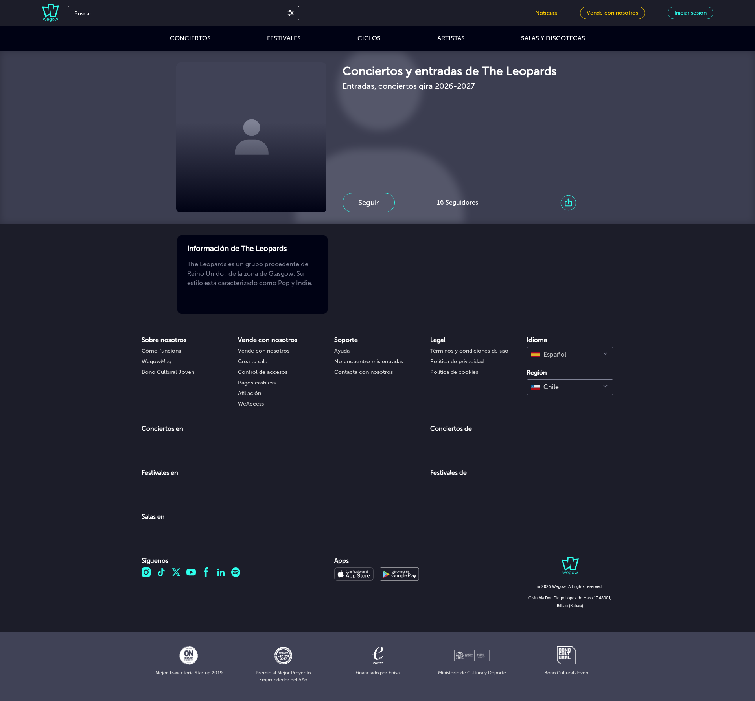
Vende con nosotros (263, 351)
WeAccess (251, 404)
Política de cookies (454, 372)
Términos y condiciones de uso (469, 351)
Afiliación (249, 393)
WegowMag (156, 361)
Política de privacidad (457, 361)
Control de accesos (262, 372)
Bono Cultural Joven (168, 372)
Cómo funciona (161, 351)
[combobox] (570, 354)
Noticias (546, 12)
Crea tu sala (252, 361)
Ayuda (342, 351)
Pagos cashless (257, 382)
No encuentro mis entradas (368, 361)
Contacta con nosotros (363, 372)
